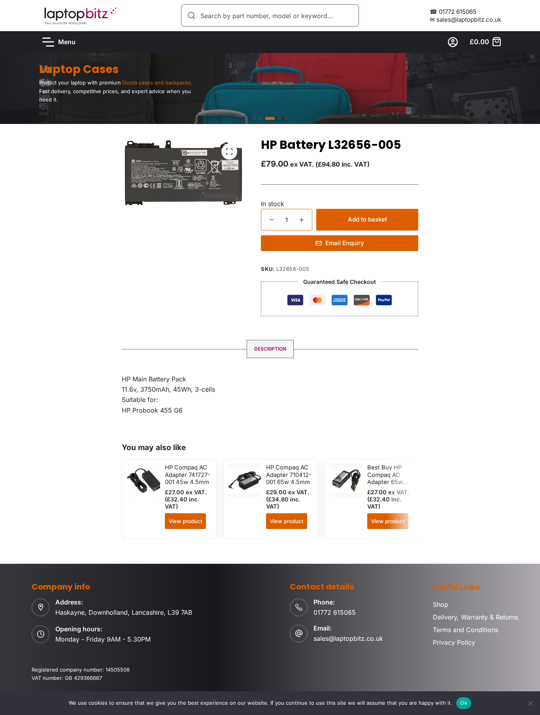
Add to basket (367, 219)
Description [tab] (270, 349)
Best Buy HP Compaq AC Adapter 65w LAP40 (385, 478)
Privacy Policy (454, 642)
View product (185, 521)
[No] (530, 703)
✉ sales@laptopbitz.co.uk (465, 19)
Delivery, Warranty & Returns (475, 617)
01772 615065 (334, 612)
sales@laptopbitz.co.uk (348, 638)
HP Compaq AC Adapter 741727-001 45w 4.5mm (187, 475)
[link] (270, 88)
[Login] (453, 42)
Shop (440, 604)
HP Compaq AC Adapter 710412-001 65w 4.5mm (289, 475)
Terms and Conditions (465, 630)
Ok (463, 703)
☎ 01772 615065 (453, 11)
